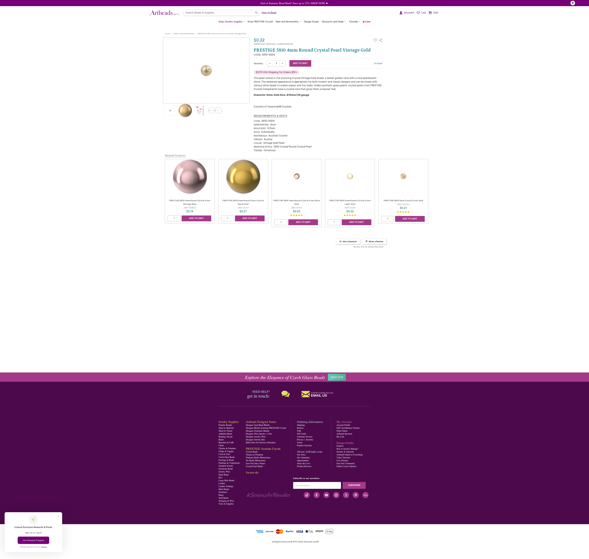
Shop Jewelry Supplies (231, 21)
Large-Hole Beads (226, 480)
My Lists (340, 436)
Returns (300, 427)
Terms (299, 442)
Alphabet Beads (225, 433)
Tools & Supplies (226, 503)
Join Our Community (346, 463)
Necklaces (223, 492)
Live (367, 21)
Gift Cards (301, 433)
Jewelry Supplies (229, 422)
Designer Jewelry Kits (255, 439)
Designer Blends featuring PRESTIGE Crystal (266, 427)
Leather (222, 483)
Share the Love (303, 463)
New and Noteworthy (287, 21)
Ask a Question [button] (350, 241)
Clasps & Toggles (226, 451)
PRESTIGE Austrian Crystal (263, 448)
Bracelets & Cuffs (226, 442)
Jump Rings (224, 474)
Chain (221, 445)
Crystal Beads (252, 451)
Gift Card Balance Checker (348, 427)
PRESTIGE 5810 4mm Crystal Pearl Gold (403, 200)
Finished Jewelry (226, 465)
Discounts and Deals (333, 21)
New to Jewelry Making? (347, 448)
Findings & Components (229, 462)
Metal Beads (224, 489)
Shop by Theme (225, 430)
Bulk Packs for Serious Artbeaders (261, 442)
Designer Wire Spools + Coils (259, 433)
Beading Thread (225, 436)
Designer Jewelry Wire (256, 436)
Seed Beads (223, 497)
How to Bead (269, 12)
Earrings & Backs (226, 459)
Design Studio (311, 21)
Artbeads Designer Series (261, 422)
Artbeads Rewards (344, 433)
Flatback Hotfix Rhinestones (258, 457)
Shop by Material (226, 427)
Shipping (301, 424)
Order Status (342, 430)
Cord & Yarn (224, 454)
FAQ (299, 430)
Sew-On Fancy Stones (255, 463)
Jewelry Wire (224, 471)
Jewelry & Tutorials (345, 451)
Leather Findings (226, 486)
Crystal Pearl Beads (254, 466)
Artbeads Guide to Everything (350, 454)
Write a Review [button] (376, 241)
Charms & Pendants (227, 448)
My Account (344, 422)
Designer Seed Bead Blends (258, 424)
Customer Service (304, 436)
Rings (221, 494)
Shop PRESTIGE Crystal (260, 21)
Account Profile (343, 424)
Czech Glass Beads (227, 457)
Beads (221, 439)
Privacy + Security (305, 439)
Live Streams (342, 460)
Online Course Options (346, 466)
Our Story (301, 454)
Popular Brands (225, 424)
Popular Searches (304, 445)
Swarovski (252, 472)
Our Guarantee (303, 457)
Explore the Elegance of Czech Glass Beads (285, 377)
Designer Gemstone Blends (257, 430)
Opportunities (303, 460)
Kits (220, 477)
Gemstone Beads (226, 468)
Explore (340, 445)
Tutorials (353, 21)
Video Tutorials (343, 457)
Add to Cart (196, 218)
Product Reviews (304, 466)
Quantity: (258, 63)
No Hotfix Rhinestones (256, 460)
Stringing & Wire (226, 500)
